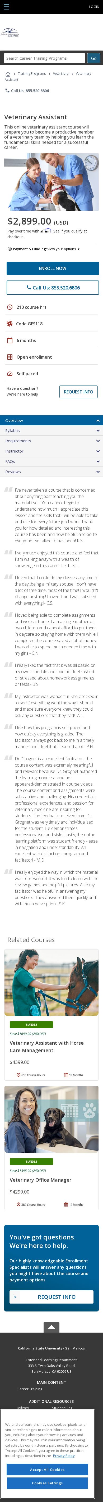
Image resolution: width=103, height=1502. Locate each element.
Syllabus (12, 430)
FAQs (10, 461)
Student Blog (62, 1407)
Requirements (18, 440)
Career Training (29, 1388)
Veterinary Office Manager (40, 1180)
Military (23, 1407)
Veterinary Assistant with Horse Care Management (47, 1046)
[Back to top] (51, 1347)
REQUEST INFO (78, 392)
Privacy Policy (64, 1455)
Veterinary (60, 73)
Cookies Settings (47, 1483)
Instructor (14, 451)
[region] (47, 1454)
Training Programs (32, 73)
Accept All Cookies (47, 1469)
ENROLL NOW (52, 268)
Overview (14, 420)
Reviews (13, 471)
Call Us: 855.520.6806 (27, 90)
